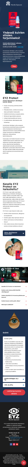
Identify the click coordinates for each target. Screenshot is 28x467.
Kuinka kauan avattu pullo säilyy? (14, 301)
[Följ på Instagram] (14, 444)
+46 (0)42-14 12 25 (15, 438)
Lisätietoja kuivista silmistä (14, 392)
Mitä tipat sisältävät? (14, 305)
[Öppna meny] (23, 462)
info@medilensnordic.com (16, 437)
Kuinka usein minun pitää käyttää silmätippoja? (14, 291)
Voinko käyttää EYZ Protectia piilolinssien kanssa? (14, 296)
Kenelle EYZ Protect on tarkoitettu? (14, 286)
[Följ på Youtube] (17, 444)
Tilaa (14, 66)
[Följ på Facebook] (11, 444)
